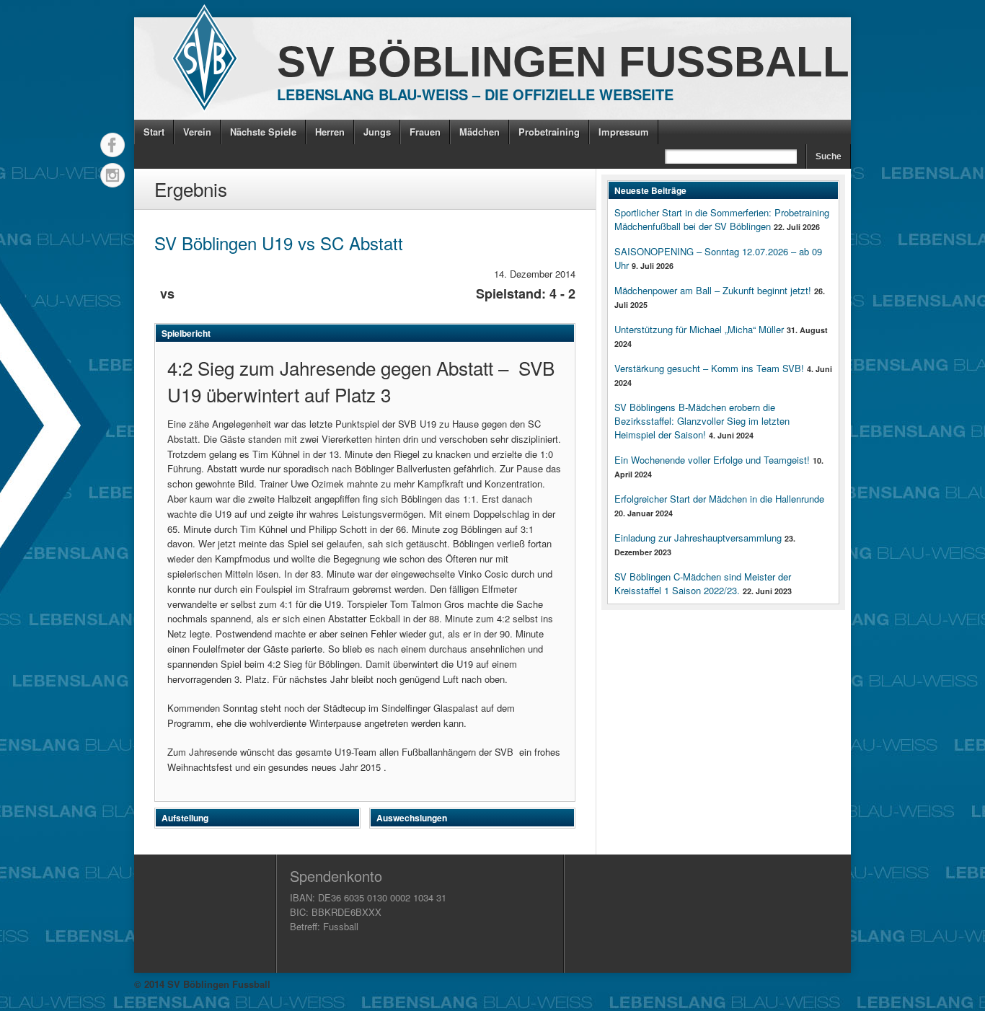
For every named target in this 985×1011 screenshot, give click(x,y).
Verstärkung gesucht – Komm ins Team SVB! (709, 368)
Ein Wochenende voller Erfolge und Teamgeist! (712, 460)
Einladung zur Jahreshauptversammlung (698, 537)
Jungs (377, 131)
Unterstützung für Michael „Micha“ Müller (699, 329)
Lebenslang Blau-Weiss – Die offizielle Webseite (475, 94)
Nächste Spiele (263, 131)
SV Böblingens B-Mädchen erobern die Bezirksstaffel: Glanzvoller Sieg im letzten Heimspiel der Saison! (702, 420)
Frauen (425, 131)
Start (153, 131)
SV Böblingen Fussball (563, 61)
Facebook (112, 145)
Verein (197, 131)
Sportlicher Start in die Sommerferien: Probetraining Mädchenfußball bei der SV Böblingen (721, 219)
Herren (330, 131)
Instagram (112, 175)
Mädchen (479, 131)
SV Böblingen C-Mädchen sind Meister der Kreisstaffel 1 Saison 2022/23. (702, 583)
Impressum (623, 131)
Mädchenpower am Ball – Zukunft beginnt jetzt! (712, 290)
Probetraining (549, 131)
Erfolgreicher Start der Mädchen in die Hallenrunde (719, 499)
